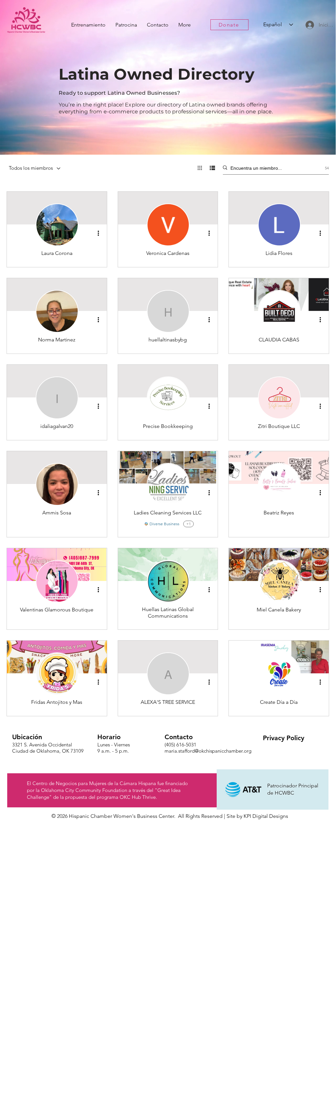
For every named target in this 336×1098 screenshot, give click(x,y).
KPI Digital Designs (266, 816)
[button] (283, 738)
